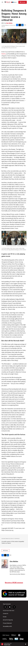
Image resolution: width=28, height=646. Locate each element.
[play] (2, 644)
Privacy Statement (7, 623)
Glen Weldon (9, 23)
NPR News (5, 550)
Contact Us (5, 613)
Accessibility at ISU (7, 626)
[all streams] (26, 644)
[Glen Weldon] (4, 563)
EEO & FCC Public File (8, 620)
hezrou (3, 54)
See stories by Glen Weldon (17, 574)
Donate (23, 2)
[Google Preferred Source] (14, 594)
